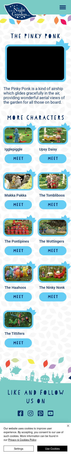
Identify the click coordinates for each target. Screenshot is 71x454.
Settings (18, 448)
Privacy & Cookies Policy (22, 439)
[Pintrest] (40, 413)
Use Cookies (52, 448)
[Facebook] (20, 413)
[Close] (66, 428)
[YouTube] (50, 413)
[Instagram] (30, 413)
